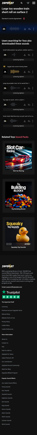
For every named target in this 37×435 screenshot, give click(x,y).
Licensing (5, 306)
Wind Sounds (6, 424)
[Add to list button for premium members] (29, 29)
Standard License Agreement (11, 19)
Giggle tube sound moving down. (17, 66)
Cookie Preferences (7, 329)
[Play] (4, 29)
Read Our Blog (6, 369)
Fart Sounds (5, 402)
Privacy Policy (6, 321)
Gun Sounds (5, 390)
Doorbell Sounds (7, 394)
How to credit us (7, 350)
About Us (4, 339)
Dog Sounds (5, 405)
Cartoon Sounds (6, 420)
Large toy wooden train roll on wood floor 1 (16, 83)
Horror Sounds (6, 409)
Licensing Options (18, 60)
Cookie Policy (6, 325)
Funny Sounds (6, 387)
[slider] (14, 29)
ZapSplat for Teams (7, 354)
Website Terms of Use (8, 318)
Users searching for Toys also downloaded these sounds (17, 42)
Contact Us (5, 343)
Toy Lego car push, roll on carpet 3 (13, 100)
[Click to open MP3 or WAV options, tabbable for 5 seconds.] (25, 29)
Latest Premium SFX (8, 358)
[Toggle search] (21, 3)
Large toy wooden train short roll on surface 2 (15, 10)
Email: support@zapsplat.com (12, 287)
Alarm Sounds (6, 413)
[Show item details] (33, 29)
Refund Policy (6, 314)
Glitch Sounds (6, 417)
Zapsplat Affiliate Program (10, 373)
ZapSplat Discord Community (10, 365)
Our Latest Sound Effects (9, 383)
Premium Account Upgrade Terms (12, 310)
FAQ (3, 347)
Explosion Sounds (7, 398)
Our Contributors (7, 361)
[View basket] (28, 3)
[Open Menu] (33, 3)
